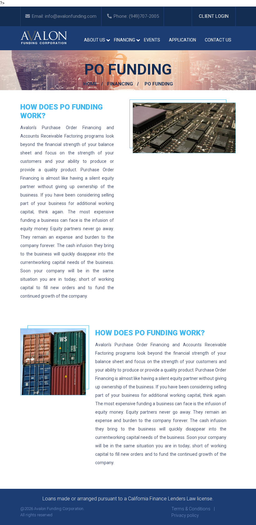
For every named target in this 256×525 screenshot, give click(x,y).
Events (152, 39)
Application (182, 39)
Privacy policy (185, 515)
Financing (120, 84)
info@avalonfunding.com (70, 16)
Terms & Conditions (190, 508)
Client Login (214, 16)
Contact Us (218, 39)
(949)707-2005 (144, 16)
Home (90, 84)
